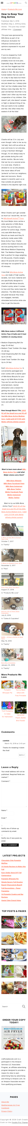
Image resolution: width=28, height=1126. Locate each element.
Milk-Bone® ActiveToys (14, 218)
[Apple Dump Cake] (7, 988)
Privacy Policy (6, 1111)
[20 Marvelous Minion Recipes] (20, 922)
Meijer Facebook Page (14, 492)
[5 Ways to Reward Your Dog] (12, 561)
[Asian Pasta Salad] (20, 939)
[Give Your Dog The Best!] (12, 585)
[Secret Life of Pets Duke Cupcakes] (12, 609)
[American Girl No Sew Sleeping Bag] (7, 922)
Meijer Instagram (14, 495)
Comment (5, 781)
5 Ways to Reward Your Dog (11, 563)
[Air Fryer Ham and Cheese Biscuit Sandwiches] (7, 939)
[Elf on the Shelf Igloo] (20, 971)
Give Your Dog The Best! (10, 587)
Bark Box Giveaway (8, 663)
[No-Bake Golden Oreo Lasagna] (20, 955)
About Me (5, 1102)
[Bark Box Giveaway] (12, 661)
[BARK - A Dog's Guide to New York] (12, 635)
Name (4, 810)
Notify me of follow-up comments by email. (10, 830)
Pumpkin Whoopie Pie (10, 879)
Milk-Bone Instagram (14, 486)
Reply (22, 755)
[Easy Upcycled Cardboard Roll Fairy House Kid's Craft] (20, 988)
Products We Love (15, 9)
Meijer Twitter (14, 498)
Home (3, 9)
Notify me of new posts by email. (11, 839)
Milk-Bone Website (14, 481)
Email (4, 818)
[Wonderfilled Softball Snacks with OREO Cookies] (7, 955)
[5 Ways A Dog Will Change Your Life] (12, 535)
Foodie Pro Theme (20, 1122)
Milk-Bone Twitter (14, 489)
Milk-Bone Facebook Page (14, 483)
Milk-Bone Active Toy (14, 368)
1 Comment (17, 29)
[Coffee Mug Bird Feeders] (7, 971)
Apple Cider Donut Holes (11, 900)
